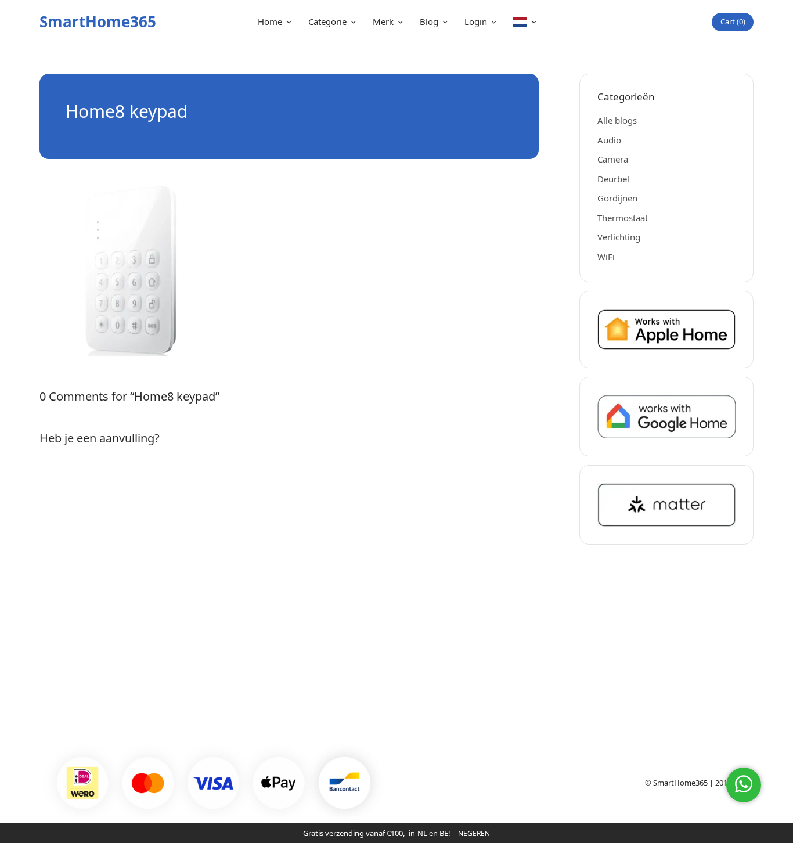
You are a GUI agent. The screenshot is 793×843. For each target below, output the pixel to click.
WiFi (606, 256)
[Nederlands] (524, 22)
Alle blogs (617, 120)
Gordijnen (617, 198)
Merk (383, 21)
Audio (609, 140)
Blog (429, 21)
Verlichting (618, 237)
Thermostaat (622, 218)
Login (475, 21)
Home (270, 21)
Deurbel (613, 179)
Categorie (327, 21)
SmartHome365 (97, 21)
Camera (612, 159)
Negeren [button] (474, 833)
